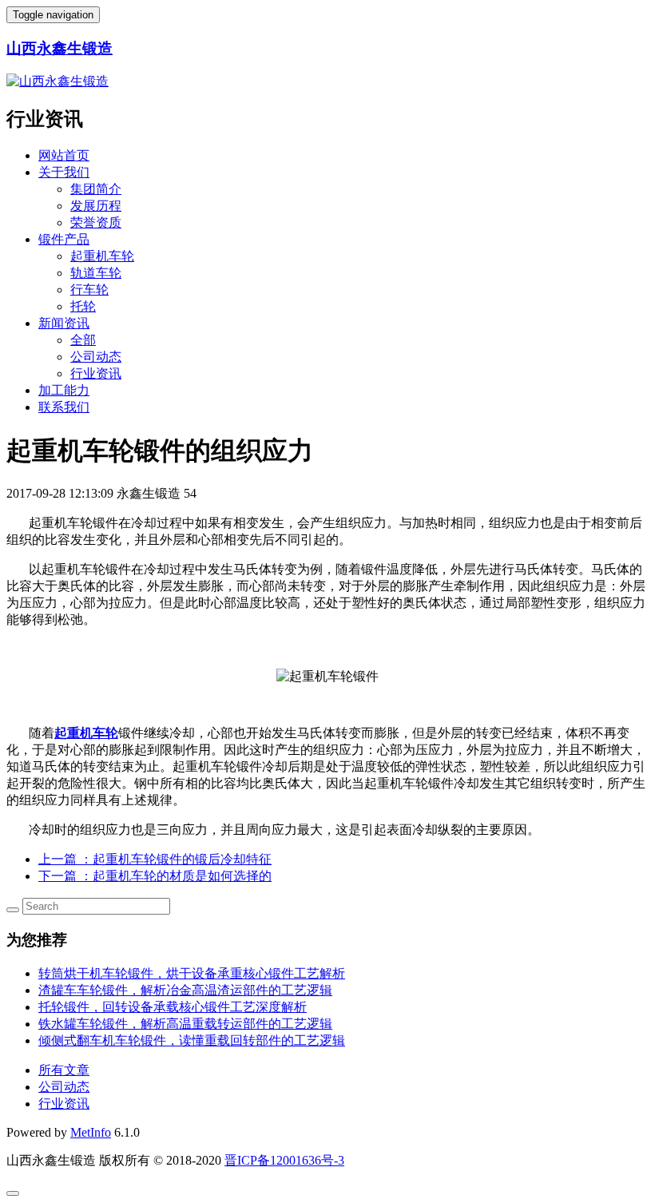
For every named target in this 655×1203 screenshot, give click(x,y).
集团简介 (95, 189)
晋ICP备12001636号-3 (284, 1160)
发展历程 (95, 205)
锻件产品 (63, 239)
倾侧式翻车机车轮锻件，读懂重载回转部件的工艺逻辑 (191, 1040)
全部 (83, 340)
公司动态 (95, 356)
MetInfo (90, 1132)
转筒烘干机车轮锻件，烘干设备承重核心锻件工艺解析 (191, 973)
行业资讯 (95, 373)
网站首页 (63, 155)
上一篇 (155, 859)
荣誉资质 (95, 222)
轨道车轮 (95, 273)
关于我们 (63, 172)
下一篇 (155, 876)
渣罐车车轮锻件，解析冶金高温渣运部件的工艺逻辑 (185, 990)
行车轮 (89, 289)
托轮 (83, 306)
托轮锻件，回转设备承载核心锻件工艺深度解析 (172, 1007)
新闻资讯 (63, 323)
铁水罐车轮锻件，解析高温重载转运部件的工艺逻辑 (185, 1023)
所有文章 (63, 1070)
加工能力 (63, 390)
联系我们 (63, 407)
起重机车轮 (102, 256)
